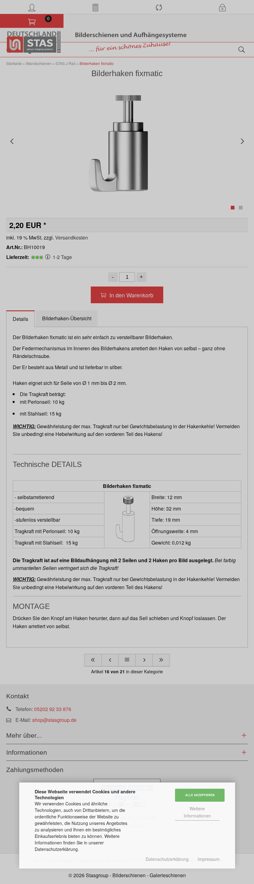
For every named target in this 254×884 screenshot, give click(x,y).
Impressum (209, 859)
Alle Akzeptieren (200, 795)
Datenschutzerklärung (167, 859)
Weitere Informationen (197, 811)
